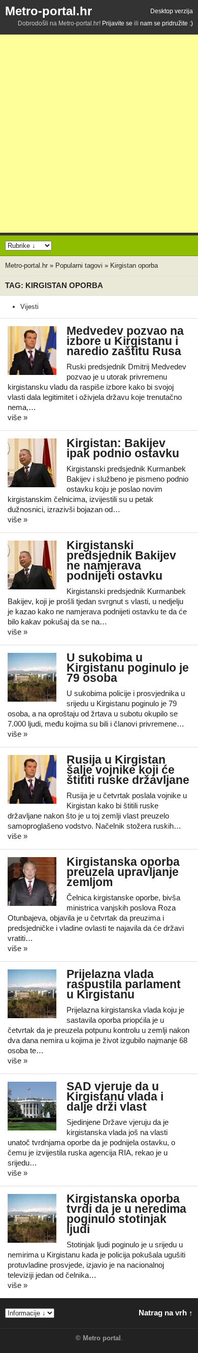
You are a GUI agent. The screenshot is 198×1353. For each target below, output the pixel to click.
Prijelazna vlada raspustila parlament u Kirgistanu (124, 984)
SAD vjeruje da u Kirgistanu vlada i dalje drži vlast (115, 1096)
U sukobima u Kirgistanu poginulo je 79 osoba (128, 667)
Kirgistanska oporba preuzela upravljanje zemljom (123, 872)
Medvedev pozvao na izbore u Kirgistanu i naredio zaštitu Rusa (125, 341)
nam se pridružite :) (166, 23)
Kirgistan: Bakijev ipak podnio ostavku (123, 448)
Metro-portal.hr (48, 11)
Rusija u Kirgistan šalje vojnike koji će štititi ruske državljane (128, 769)
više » (17, 417)
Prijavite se (117, 23)
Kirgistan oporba (134, 265)
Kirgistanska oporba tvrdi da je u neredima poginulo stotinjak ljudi (126, 1214)
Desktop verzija (171, 11)
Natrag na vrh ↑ (166, 1312)
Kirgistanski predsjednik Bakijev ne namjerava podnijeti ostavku (121, 560)
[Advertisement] (99, 134)
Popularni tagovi (79, 265)
